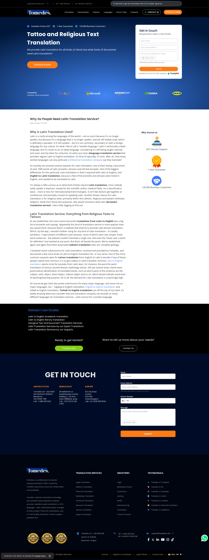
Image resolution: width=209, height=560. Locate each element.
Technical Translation (84, 500)
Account (105, 554)
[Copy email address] (47, 3)
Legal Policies (141, 554)
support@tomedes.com (35, 4)
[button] (123, 400)
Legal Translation (83, 482)
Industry (96, 12)
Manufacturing (123, 505)
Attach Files (149, 58)
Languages (108, 12)
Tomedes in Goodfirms (160, 510)
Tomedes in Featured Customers (164, 505)
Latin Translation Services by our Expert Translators (56, 326)
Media (119, 500)
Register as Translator (122, 554)
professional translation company (85, 159)
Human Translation (84, 510)
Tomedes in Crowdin (159, 500)
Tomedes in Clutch (158, 496)
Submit (159, 69)
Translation (69, 12)
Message (128, 414)
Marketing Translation (85, 496)
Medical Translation (84, 487)
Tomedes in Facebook (160, 491)
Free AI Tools (121, 12)
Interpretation (83, 12)
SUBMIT (148, 433)
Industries (123, 472)
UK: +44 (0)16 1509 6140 (83, 4)
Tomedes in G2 (157, 487)
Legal (119, 482)
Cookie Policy (40, 556)
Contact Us (128, 348)
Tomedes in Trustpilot (160, 482)
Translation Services (89, 472)
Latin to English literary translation (46, 319)
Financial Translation (84, 491)
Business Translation (84, 505)
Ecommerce (122, 491)
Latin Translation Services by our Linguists (50, 329)
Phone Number (127, 396)
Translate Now (172, 12)
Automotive (121, 510)
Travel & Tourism (124, 514)
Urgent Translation (83, 514)
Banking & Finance (124, 487)
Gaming (120, 496)
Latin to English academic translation (48, 316)
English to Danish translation (100, 286)
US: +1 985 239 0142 (63, 4)
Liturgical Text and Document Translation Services (55, 323)
